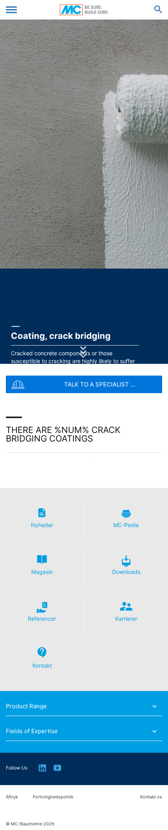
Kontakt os (151, 797)
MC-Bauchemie (84, 9)
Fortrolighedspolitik (53, 797)
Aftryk (12, 797)
